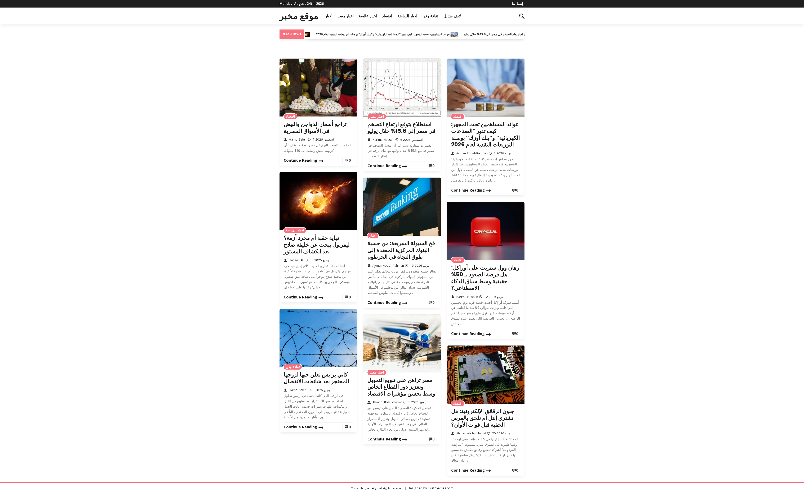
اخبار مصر (346, 15)
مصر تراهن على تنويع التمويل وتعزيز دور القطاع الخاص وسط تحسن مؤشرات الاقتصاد (401, 386)
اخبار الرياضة (407, 15)
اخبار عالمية (368, 15)
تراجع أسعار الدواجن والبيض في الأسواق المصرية (315, 127)
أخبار (328, 15)
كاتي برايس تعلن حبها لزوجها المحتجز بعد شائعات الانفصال (316, 378)
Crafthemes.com (440, 488)
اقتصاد (387, 15)
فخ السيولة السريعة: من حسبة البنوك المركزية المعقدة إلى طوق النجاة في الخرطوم (401, 250)
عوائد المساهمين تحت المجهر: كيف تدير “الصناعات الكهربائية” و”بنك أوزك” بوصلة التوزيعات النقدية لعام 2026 (359, 34)
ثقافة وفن (430, 15)
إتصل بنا (517, 3)
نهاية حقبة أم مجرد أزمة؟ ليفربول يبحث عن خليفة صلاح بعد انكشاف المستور (317, 244)
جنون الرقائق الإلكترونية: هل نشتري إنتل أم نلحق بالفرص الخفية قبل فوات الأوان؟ (482, 418)
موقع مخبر (299, 16)
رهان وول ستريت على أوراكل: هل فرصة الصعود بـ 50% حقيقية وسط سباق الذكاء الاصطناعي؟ (485, 278)
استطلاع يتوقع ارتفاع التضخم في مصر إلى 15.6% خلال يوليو (477, 34)
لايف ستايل (452, 15)
